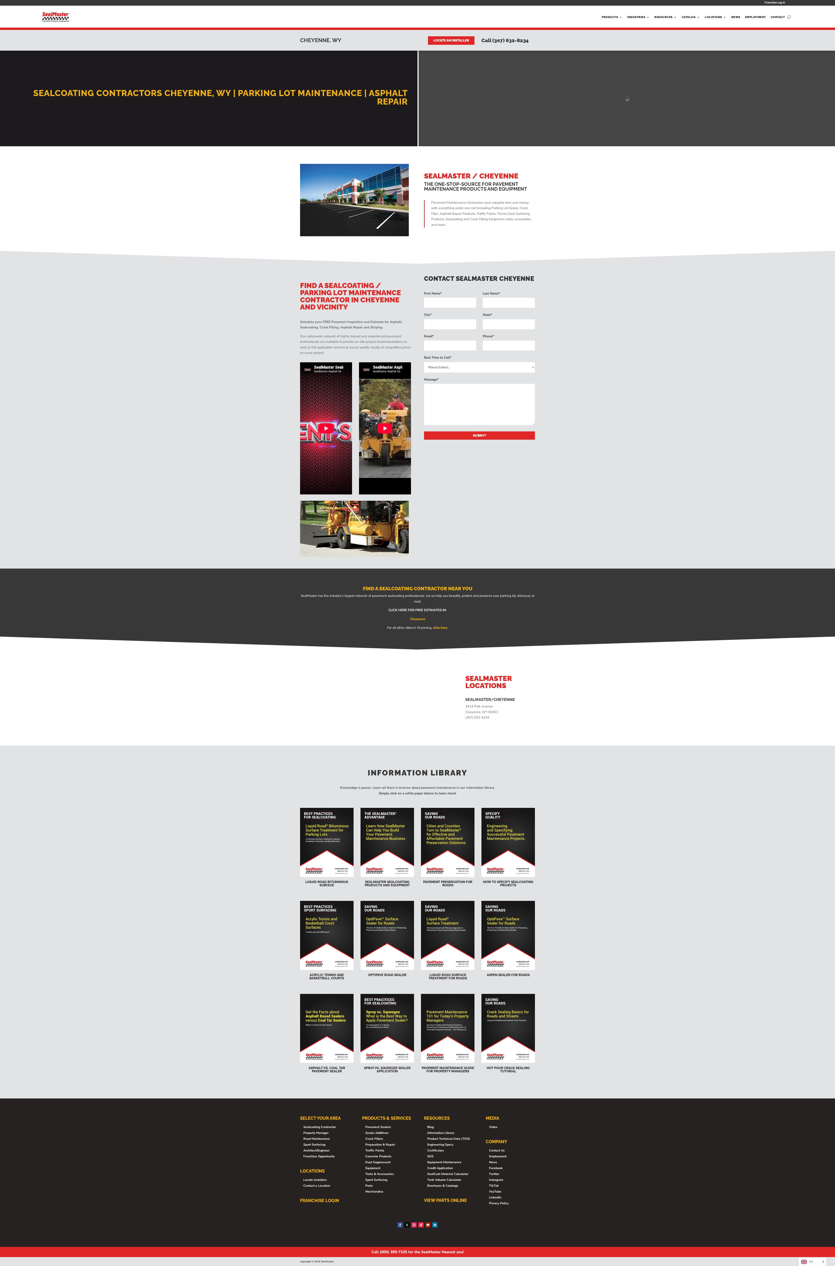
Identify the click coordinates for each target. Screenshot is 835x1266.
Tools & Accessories (379, 1174)
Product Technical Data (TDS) (448, 1139)
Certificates (435, 1150)
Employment (755, 17)
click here (440, 628)
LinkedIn (495, 1197)
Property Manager (316, 1133)
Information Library (440, 1133)
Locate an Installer (451, 40)
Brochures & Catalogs (442, 1186)
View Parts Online (445, 1200)
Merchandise (374, 1191)
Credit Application (440, 1168)
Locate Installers (315, 1180)
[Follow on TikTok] (421, 1225)
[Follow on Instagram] (414, 1225)
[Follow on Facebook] (400, 1225)
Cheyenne (417, 619)
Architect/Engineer (316, 1150)
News (735, 17)
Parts (369, 1186)
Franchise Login (319, 1200)
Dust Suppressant (378, 1162)
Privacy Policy (499, 1203)
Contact (778, 17)
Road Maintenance (316, 1139)
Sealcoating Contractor (319, 1127)
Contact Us (497, 1150)
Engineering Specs (440, 1145)
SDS (430, 1156)
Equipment (372, 1168)
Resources (663, 17)
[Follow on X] (407, 1225)
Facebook (496, 1168)
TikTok (494, 1186)
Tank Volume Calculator (444, 1180)
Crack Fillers (374, 1139)
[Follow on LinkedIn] (435, 1225)
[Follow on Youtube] (428, 1225)
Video (493, 1127)
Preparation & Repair (380, 1145)
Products (610, 17)
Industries (636, 17)
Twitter (494, 1174)
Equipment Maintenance (444, 1162)
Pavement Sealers (378, 1127)
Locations (713, 17)
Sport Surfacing (314, 1145)
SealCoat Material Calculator (447, 1174)
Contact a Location (316, 1186)
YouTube (495, 1191)
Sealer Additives (377, 1133)
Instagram (496, 1180)
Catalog (689, 17)
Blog (430, 1127)
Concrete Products (378, 1156)
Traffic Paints (374, 1150)
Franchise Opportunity (319, 1156)
